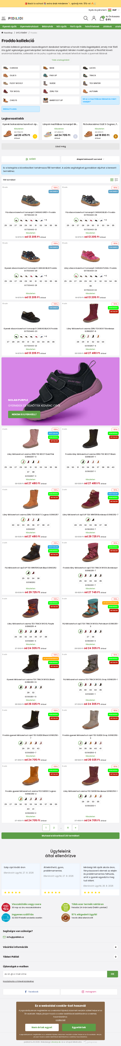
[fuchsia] (31, 220)
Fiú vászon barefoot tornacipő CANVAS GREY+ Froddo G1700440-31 (30, 213)
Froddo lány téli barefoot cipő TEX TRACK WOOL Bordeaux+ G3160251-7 (90, 569)
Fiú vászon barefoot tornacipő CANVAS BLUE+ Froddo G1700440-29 (90, 213)
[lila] (85, 575)
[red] (83, 336)
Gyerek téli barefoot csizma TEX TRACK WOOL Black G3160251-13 (30, 680)
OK (112, 974)
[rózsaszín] (88, 336)
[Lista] (116, 179)
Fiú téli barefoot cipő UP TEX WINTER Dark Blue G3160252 (30, 567)
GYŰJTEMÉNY (21, 32)
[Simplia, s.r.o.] (90, 1042)
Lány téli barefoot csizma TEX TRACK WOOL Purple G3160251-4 (30, 625)
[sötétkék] (26, 220)
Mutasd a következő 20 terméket (60, 835)
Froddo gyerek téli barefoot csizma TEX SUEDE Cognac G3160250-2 (30, 792)
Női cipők (62, 26)
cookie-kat (60, 1020)
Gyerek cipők (9, 26)
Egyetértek (79, 1027)
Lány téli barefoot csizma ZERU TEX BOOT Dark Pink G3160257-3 (30, 455)
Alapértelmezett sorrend (89, 159)
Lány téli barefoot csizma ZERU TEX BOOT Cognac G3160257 (30, 514)
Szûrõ (32, 159)
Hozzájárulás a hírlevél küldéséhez (18, 981)
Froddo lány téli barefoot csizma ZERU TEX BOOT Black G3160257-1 (90, 455)
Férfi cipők (75, 26)
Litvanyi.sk (55, 1042)
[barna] (98, 336)
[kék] (21, 220)
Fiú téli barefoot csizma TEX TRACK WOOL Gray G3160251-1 (90, 679)
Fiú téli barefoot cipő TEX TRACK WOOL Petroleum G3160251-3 (90, 625)
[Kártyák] (111, 179)
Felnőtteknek (92, 26)
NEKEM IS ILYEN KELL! (24, 414)
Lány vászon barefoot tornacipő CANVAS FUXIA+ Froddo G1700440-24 (90, 269)
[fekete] (36, 220)
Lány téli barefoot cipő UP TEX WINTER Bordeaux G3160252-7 (90, 514)
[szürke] (16, 220)
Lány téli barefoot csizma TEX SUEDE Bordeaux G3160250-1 (90, 791)
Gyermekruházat (29, 26)
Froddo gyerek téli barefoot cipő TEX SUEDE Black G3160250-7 (31, 736)
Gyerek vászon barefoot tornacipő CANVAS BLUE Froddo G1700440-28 (30, 269)
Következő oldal (75, 827)
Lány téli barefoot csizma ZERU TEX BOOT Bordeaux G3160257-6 (90, 330)
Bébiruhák (47, 26)
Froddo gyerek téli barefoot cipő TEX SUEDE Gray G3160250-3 (90, 736)
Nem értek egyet (42, 1027)
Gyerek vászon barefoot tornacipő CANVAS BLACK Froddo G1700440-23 (31, 330)
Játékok (107, 26)
